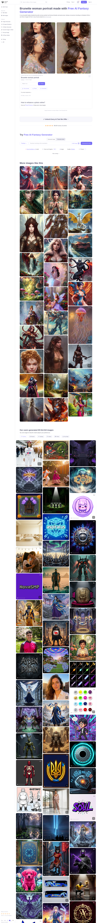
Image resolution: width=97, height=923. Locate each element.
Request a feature (4, 922)
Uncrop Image (6, 32)
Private (82, 149)
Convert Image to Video (8, 29)
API (3, 42)
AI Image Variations (7, 24)
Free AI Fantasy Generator (38, 134)
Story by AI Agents (48, 149)
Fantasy (22, 79)
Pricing (68, 2)
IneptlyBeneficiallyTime (38, 75)
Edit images (5, 15)
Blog (2, 920)
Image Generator (6, 21)
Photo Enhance (29, 105)
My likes (24, 436)
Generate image (51, 139)
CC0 (30, 95)
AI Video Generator (7, 27)
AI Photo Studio (6, 35)
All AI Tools (5, 6)
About (5, 920)
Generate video (60, 139)
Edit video (5, 12)
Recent (32, 436)
